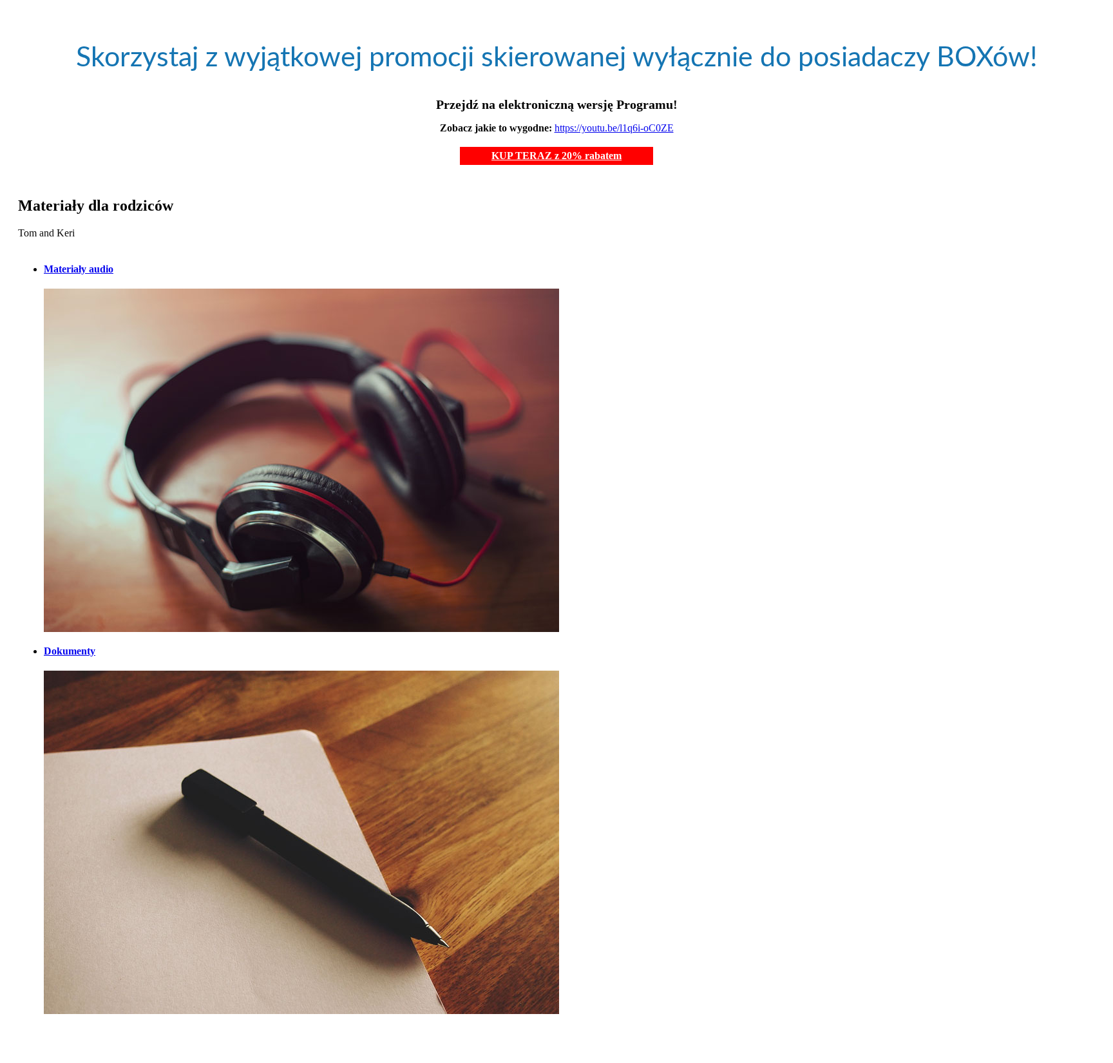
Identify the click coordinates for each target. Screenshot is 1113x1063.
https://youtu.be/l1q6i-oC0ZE (614, 127)
